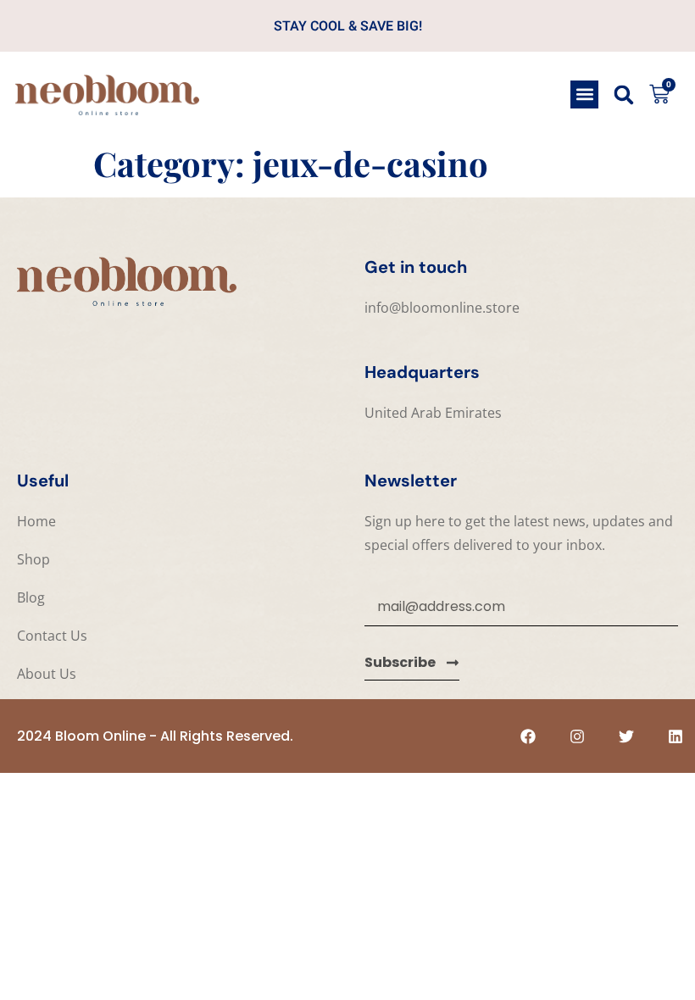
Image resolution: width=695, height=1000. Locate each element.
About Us (46, 673)
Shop (33, 559)
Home (36, 521)
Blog (31, 597)
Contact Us (52, 635)
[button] (584, 94)
